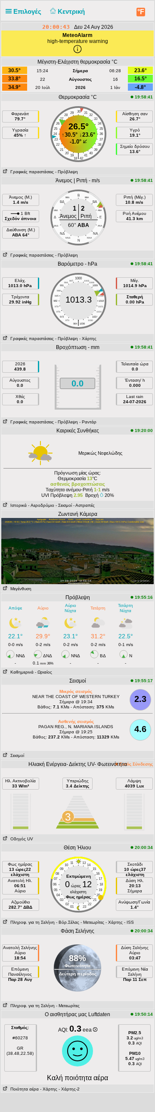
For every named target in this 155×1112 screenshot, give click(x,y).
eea (88, 1030)
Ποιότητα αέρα (23, 1089)
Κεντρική (72, 11)
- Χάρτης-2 (68, 1089)
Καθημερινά (21, 672)
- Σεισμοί (64, 505)
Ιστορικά (17, 505)
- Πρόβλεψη (66, 171)
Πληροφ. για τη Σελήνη (31, 922)
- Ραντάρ (87, 422)
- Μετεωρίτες (92, 922)
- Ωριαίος (43, 672)
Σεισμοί (16, 755)
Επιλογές (28, 11)
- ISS (129, 922)
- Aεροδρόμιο (41, 505)
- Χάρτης (87, 338)
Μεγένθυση (19, 588)
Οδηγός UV (20, 838)
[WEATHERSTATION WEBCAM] (77, 551)
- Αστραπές (84, 505)
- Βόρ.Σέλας (67, 922)
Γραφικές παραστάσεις (31, 171)
